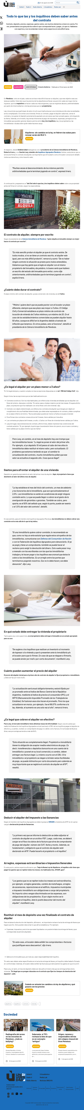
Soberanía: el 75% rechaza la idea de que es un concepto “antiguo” (42, 1038)
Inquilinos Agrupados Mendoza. (49, 152)
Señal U (21, 7)
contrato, (26, 1004)
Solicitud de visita (60, 1088)
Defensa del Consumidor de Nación (55, 538)
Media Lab (57, 7)
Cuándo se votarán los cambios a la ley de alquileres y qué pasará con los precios (50, 985)
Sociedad (8, 87)
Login (77, 1088)
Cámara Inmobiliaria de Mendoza (34, 239)
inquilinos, (17, 1004)
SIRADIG (52, 822)
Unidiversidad (31, 87)
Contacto (53, 1088)
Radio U (28, 7)
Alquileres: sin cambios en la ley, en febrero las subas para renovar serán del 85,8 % (50, 133)
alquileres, (8, 1004)
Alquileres (18, 87)
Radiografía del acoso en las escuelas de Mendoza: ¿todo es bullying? (15, 1038)
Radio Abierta (37, 7)
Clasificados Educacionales (70, 1088)
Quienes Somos (35, 1088)
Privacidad (42, 1088)
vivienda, (34, 1004)
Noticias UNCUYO (46, 1081)
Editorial (28, 1088)
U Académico (48, 7)
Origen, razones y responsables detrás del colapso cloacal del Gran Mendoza (68, 1038)
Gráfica (48, 1088)
